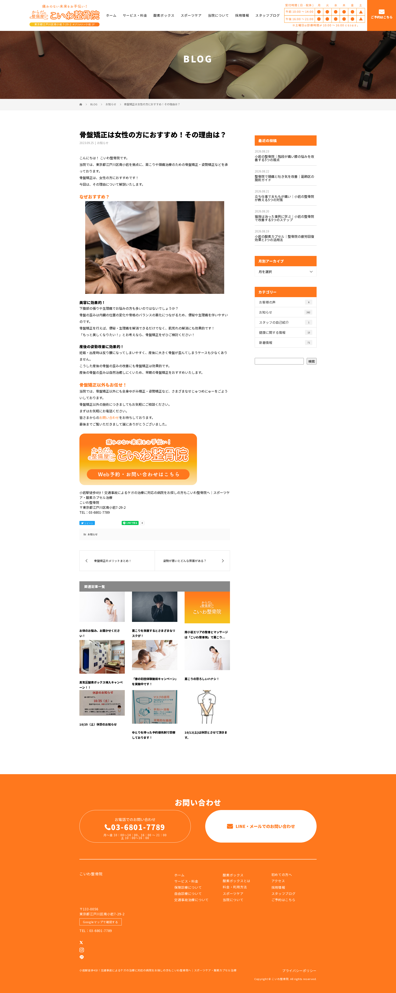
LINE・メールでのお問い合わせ (265, 826)
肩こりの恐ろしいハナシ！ (202, 679)
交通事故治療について (191, 899)
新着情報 (284, 342)
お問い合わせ (109, 417)
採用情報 (242, 15)
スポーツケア (191, 15)
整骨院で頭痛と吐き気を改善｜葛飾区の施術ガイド (284, 178)
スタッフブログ (267, 15)
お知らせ (102, 143)
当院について (218, 15)
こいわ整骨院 (91, 873)
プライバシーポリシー (299, 970)
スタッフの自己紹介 (284, 322)
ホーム (111, 15)
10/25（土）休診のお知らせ (98, 724)
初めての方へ (281, 874)
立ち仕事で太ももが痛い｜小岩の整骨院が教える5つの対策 (284, 198)
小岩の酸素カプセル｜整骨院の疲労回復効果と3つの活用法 (284, 238)
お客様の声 (284, 302)
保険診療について (188, 887)
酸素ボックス (163, 15)
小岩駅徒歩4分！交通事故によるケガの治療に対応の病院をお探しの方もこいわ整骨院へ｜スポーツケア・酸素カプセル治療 (157, 970)
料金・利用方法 (235, 887)
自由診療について (188, 893)
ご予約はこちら (381, 17)
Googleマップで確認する (100, 922)
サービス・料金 (135, 15)
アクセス (278, 880)
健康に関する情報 (284, 332)
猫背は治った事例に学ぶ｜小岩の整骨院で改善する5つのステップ (284, 218)
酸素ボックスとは (236, 880)
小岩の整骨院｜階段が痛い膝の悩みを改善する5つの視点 (284, 158)
